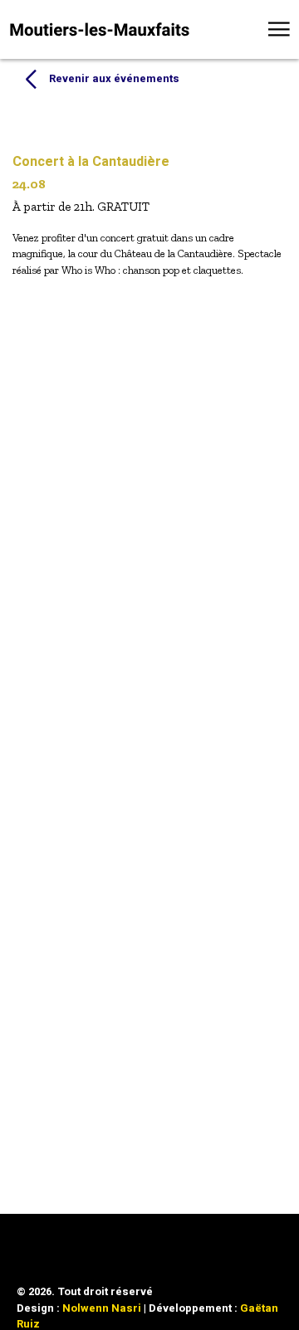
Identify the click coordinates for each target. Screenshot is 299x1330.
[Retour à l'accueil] (99, 29)
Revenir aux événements (114, 78)
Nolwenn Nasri (101, 1308)
